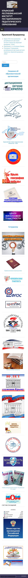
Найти (5, 65)
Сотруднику (13, 227)
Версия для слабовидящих (7, 576)
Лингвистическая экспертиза (13, 369)
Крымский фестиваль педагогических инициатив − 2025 (13, 142)
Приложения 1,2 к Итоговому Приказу (14, 46)
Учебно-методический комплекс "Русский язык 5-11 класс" (13, 488)
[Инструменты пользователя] (25, 39)
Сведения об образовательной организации (13, 74)
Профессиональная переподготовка (13, 270)
